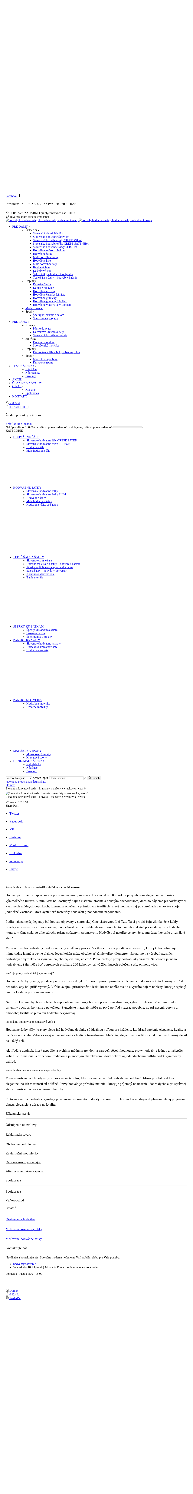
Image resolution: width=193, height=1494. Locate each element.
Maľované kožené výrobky (24, 1229)
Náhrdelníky (32, 372)
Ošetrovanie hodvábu (20, 1219)
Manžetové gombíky (45, 359)
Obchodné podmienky (21, 1144)
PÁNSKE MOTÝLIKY (27, 700)
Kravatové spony (43, 362)
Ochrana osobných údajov (23, 1162)
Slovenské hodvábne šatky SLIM (55, 247)
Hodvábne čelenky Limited (49, 294)
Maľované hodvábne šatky (24, 1239)
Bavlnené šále (41, 267)
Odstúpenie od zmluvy (21, 1125)
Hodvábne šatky (42, 253)
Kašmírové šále (42, 270)
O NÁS (16, 386)
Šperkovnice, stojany (45, 318)
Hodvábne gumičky (45, 298)
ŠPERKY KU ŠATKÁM (28, 626)
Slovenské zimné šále (39, 560)
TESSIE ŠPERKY (23, 365)
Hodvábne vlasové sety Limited (52, 304)
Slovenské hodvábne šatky (51, 236)
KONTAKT (19, 396)
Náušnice (31, 369)
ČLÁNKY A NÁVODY (27, 382)
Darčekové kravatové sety (48, 331)
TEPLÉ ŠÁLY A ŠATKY (28, 557)
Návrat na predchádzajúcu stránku (26, 781)
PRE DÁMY (20, 226)
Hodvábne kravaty (37, 650)
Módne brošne (34, 308)
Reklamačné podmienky (22, 1153)
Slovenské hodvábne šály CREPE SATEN (60, 243)
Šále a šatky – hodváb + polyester (53, 274)
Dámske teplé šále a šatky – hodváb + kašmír (53, 563)
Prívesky (30, 376)
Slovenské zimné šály (48, 233)
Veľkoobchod (15, 1200)
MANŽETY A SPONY (27, 750)
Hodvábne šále (42, 260)
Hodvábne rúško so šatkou (49, 250)
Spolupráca (32, 393)
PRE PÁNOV (20, 321)
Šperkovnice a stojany (39, 636)
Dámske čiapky (42, 284)
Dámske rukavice (43, 287)
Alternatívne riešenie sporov (25, 1171)
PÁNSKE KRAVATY (26, 640)
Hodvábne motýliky (38, 703)
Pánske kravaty (42, 328)
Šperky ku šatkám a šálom (48, 315)
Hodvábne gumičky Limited (50, 301)
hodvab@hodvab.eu (25, 1263)
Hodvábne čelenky (44, 291)
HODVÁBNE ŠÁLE (26, 437)
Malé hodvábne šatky (45, 257)
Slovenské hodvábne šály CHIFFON (57, 240)
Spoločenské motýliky (46, 345)
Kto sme (30, 389)
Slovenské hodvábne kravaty (50, 335)
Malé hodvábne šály (45, 264)
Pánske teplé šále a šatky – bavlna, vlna (56, 352)
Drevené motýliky (43, 342)
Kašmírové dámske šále (40, 574)
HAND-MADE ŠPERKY (29, 760)
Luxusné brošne (35, 633)
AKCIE (17, 379)
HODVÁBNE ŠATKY (27, 487)
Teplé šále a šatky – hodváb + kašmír (55, 277)
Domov (10, 785)
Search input (40, 777)
